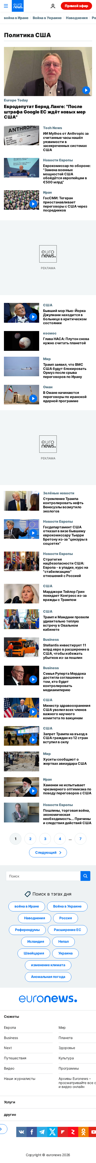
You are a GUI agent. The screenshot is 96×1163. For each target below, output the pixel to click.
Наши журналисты (19, 1078)
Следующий (46, 852)
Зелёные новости (58, 493)
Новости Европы (58, 160)
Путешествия (15, 1058)
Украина (65, 953)
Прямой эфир (76, 6)
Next (8, 1048)
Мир (47, 359)
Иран (47, 192)
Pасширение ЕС (67, 930)
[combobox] (48, 876)
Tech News (52, 128)
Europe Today (16, 100)
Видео (9, 1068)
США (47, 305)
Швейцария (34, 953)
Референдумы (27, 930)
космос (49, 333)
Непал (63, 941)
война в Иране (16, 18)
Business (51, 639)
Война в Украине (47, 18)
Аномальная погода (48, 977)
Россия (65, 918)
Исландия (35, 941)
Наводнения (77, 18)
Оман (47, 387)
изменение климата (48, 965)
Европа (10, 1027)
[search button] (85, 876)
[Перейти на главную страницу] (18, 6)
